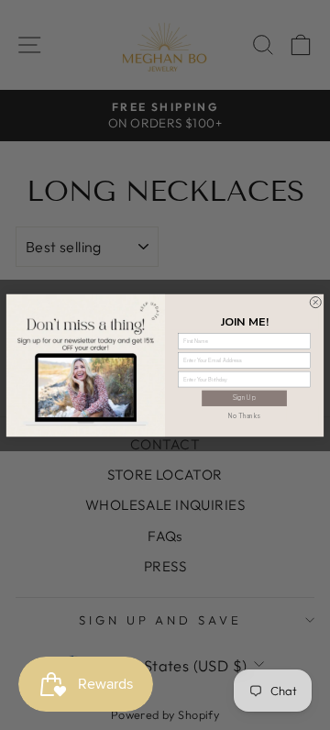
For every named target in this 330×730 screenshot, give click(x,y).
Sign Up (244, 397)
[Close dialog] (315, 301)
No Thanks (244, 415)
